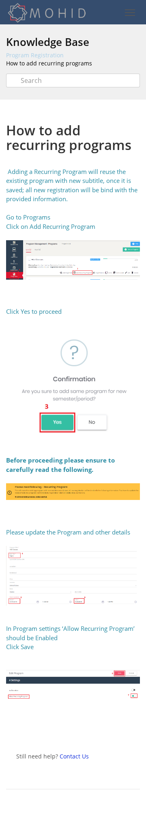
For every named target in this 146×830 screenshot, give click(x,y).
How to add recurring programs (49, 63)
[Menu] (130, 13)
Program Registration (35, 55)
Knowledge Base (47, 42)
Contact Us (74, 756)
